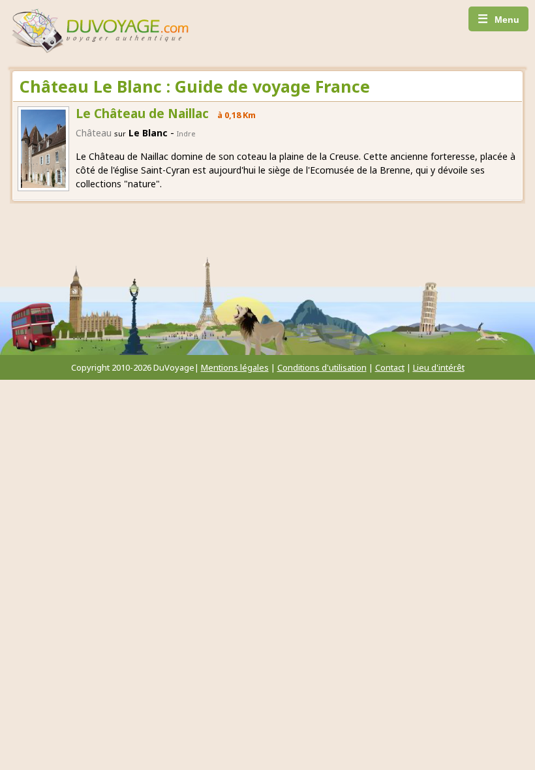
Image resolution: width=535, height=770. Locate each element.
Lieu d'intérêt (439, 367)
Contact (390, 367)
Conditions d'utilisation (322, 367)
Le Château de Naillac (142, 113)
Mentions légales (235, 367)
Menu (498, 18)
